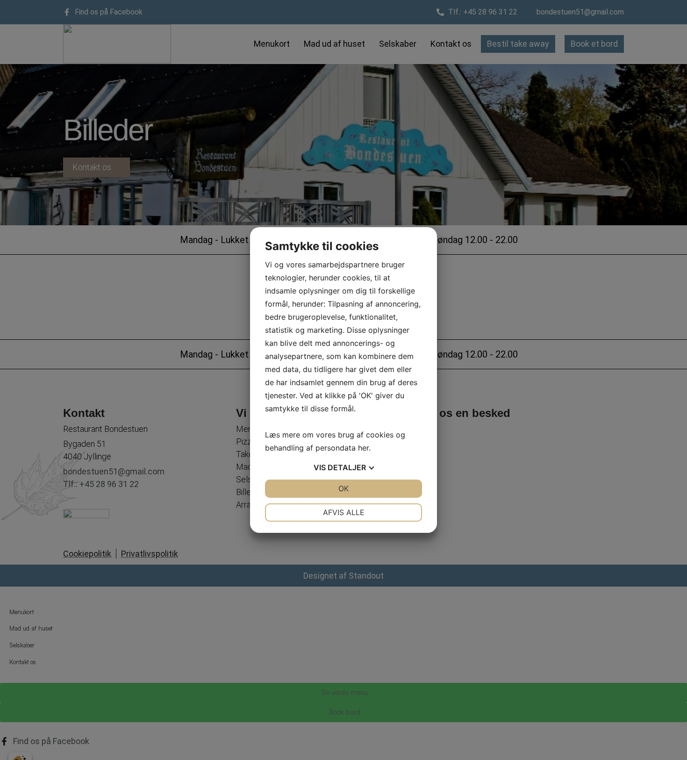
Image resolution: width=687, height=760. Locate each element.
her (363, 447)
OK (343, 488)
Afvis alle (344, 512)
